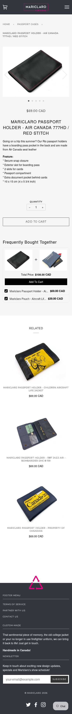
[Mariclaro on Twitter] (28, 706)
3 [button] (36, 100)
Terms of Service (14, 604)
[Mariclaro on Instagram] (43, 706)
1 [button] (28, 100)
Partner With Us (14, 610)
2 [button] (32, 100)
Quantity (36, 201)
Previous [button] (9, 74)
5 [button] (43, 100)
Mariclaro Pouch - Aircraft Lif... (28, 299)
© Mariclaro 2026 (36, 693)
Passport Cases (27, 24)
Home (6, 24)
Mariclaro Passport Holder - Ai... (29, 291)
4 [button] (40, 100)
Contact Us (10, 616)
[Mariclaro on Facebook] (35, 706)
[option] (36, 72)
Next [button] (62, 74)
